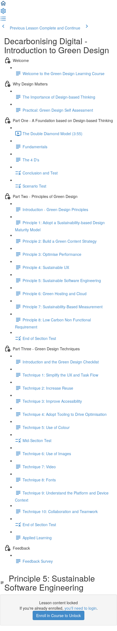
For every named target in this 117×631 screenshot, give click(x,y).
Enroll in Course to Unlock (58, 615)
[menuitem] (3, 12)
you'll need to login (80, 608)
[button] (3, 5)
